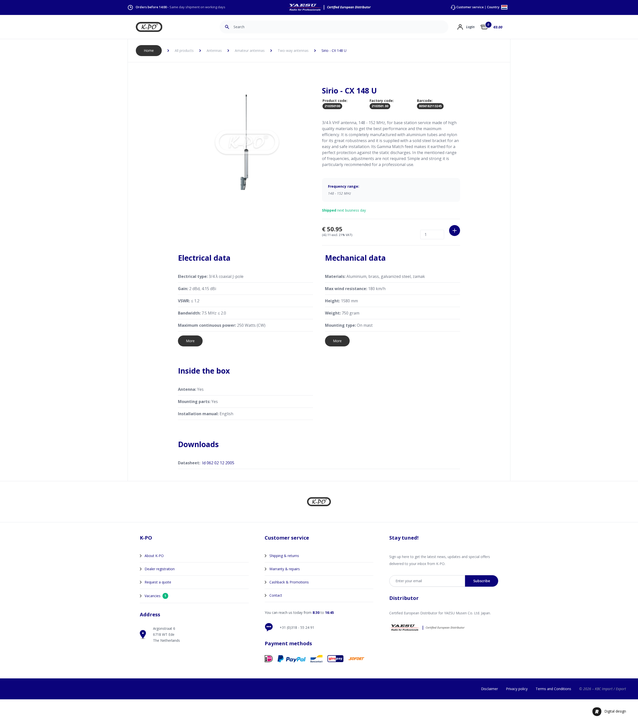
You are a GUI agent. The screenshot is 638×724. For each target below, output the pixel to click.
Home (149, 50)
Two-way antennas (293, 50)
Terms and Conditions (553, 688)
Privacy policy (517, 688)
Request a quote (158, 582)
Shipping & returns (284, 555)
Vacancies (155, 595)
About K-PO (154, 555)
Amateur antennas (250, 50)
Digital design (615, 711)
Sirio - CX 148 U (333, 50)
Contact (275, 595)
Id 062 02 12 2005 (218, 463)
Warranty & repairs (284, 568)
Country (493, 7)
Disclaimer (489, 688)
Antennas (214, 50)
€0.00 (497, 27)
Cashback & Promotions (289, 582)
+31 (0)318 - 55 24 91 (297, 627)
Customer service (470, 7)
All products (184, 50)
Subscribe (481, 580)
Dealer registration (160, 568)
